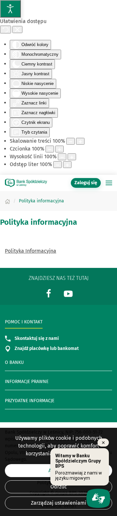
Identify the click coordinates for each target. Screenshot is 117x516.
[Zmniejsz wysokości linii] (62, 156)
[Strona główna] (7, 201)
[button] (109, 183)
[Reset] (5, 29)
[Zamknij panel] (17, 29)
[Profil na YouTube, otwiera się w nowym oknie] (68, 293)
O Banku (14, 362)
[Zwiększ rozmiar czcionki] (59, 149)
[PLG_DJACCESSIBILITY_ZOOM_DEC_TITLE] (70, 141)
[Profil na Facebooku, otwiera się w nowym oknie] (49, 293)
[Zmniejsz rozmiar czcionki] (50, 149)
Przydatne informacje (29, 400)
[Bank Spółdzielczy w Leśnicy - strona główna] (26, 183)
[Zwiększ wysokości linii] (72, 156)
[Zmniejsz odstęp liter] (57, 164)
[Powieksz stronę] (80, 141)
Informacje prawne (26, 381)
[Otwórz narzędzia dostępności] (10, 9)
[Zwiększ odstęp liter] (67, 164)
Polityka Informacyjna (30, 251)
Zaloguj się (87, 183)
